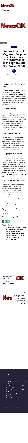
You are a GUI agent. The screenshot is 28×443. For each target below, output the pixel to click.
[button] (25, 6)
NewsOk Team (15, 75)
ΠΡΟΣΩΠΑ (14, 46)
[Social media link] (2, 374)
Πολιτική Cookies (11, 388)
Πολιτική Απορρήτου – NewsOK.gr (16, 390)
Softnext (17, 407)
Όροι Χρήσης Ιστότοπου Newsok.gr (16, 386)
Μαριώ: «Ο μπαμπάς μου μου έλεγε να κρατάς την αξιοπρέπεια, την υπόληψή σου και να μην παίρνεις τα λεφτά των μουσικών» (8, 280)
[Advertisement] (14, 257)
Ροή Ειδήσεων (10, 392)
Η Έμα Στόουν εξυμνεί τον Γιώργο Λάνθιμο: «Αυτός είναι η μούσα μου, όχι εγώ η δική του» (16, 229)
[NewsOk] (8, 6)
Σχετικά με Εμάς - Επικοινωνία (14, 394)
